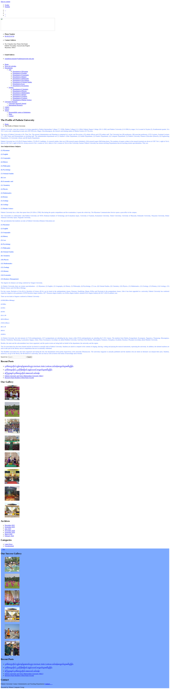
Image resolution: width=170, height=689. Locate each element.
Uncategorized (9, 546)
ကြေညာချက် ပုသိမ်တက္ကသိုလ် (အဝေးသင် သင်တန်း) (22, 373)
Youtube (7, 7)
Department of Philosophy (21, 78)
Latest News (8, 544)
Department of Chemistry (20, 89)
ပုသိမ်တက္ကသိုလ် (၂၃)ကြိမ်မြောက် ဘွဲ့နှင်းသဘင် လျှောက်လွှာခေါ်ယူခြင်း (28, 369)
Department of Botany (19, 94)
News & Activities (10, 66)
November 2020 (10, 530)
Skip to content (5, 1)
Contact (11, 116)
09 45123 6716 (9, 36)
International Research (16, 105)
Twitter (7, 5)
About (7, 110)
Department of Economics (21, 86)
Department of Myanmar (20, 71)
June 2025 (8, 529)
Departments (9, 68)
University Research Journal (17, 103)
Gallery (7, 107)
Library (7, 109)
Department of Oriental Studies (22, 82)
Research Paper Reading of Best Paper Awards (19, 377)
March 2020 (8, 534)
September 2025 (10, 527)
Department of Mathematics (21, 93)
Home (7, 64)
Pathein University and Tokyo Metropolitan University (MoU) (24, 376)
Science (11, 87)
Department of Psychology (21, 80)
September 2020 (10, 532)
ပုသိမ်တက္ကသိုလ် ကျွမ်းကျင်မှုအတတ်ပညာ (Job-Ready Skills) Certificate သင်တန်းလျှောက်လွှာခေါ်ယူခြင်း (39, 366)
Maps (10, 114)
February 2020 (9, 536)
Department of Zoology (20, 96)
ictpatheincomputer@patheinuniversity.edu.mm (19, 58)
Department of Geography (21, 75)
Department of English (20, 73)
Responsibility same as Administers (19, 112)
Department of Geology (20, 98)
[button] (5, 146)
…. (48, 684)
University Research (11, 102)
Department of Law (19, 84)
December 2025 (10, 525)
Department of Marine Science (22, 100)
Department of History (20, 77)
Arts (10, 70)
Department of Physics (20, 91)
